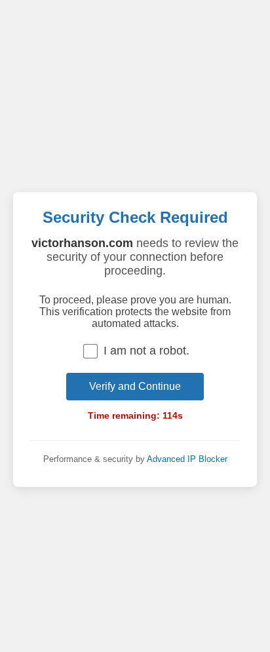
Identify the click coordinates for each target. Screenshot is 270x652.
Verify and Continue (135, 386)
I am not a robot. (146, 350)
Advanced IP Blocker (187, 459)
